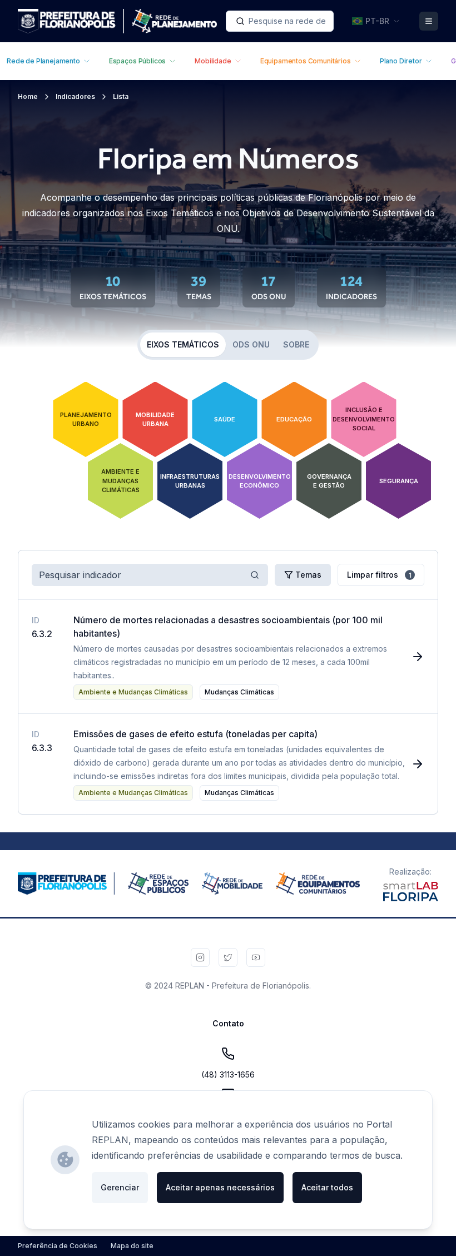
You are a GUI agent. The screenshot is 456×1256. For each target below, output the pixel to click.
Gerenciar (120, 1187)
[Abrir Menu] (428, 21)
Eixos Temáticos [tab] (183, 344)
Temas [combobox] (308, 574)
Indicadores (75, 96)
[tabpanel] (228, 457)
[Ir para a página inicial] (117, 21)
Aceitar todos (327, 1187)
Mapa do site (132, 1246)
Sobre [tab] (296, 344)
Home (28, 96)
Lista (120, 96)
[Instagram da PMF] (200, 957)
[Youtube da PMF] (255, 957)
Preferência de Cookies (57, 1246)
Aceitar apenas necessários (220, 1187)
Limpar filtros (379, 574)
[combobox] (280, 21)
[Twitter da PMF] (228, 957)
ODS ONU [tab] (251, 344)
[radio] (85, 419)
